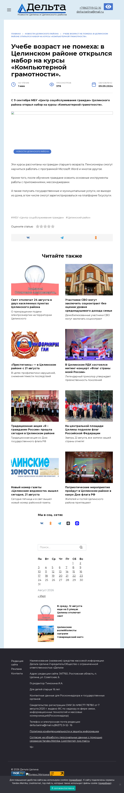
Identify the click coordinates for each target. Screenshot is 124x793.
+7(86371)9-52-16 (90, 7)
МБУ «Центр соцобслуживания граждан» (38, 217)
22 (74, 575)
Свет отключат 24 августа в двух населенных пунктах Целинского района (31, 303)
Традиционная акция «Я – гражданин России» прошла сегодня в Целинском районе (33, 429)
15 (73, 571)
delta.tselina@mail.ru (90, 11)
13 (60, 571)
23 (81, 575)
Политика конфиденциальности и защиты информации (64, 731)
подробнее (75, 780)
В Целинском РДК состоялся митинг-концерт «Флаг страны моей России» (87, 368)
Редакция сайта (17, 663)
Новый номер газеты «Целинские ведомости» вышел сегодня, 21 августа (34, 491)
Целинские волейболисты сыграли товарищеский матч (70, 632)
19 (53, 575)
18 (46, 575)
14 (67, 571)
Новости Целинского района (32, 151)
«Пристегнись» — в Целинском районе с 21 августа (33, 366)
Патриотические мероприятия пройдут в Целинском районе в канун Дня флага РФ (88, 491)
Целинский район (79, 217)
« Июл (42, 596)
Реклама (16, 669)
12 (53, 571)
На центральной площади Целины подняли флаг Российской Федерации (84, 429)
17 (39, 575)
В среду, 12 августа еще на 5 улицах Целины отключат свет (69, 611)
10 (39, 571)
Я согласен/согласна (63, 788)
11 (46, 571)
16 (81, 571)
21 (67, 575)
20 (60, 575)
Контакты (17, 673)
